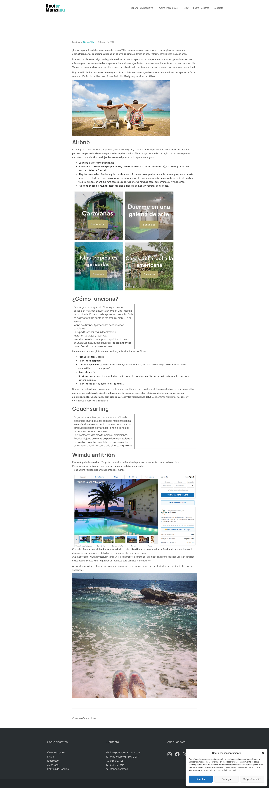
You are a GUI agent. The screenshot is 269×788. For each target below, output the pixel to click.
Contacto (218, 7)
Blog (186, 7)
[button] (262, 752)
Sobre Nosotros (201, 7)
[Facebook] (177, 754)
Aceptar (200, 779)
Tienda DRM (88, 42)
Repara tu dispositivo (141, 7)
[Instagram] (169, 754)
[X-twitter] (185, 754)
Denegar (226, 779)
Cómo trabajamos (168, 7)
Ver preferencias (252, 779)
